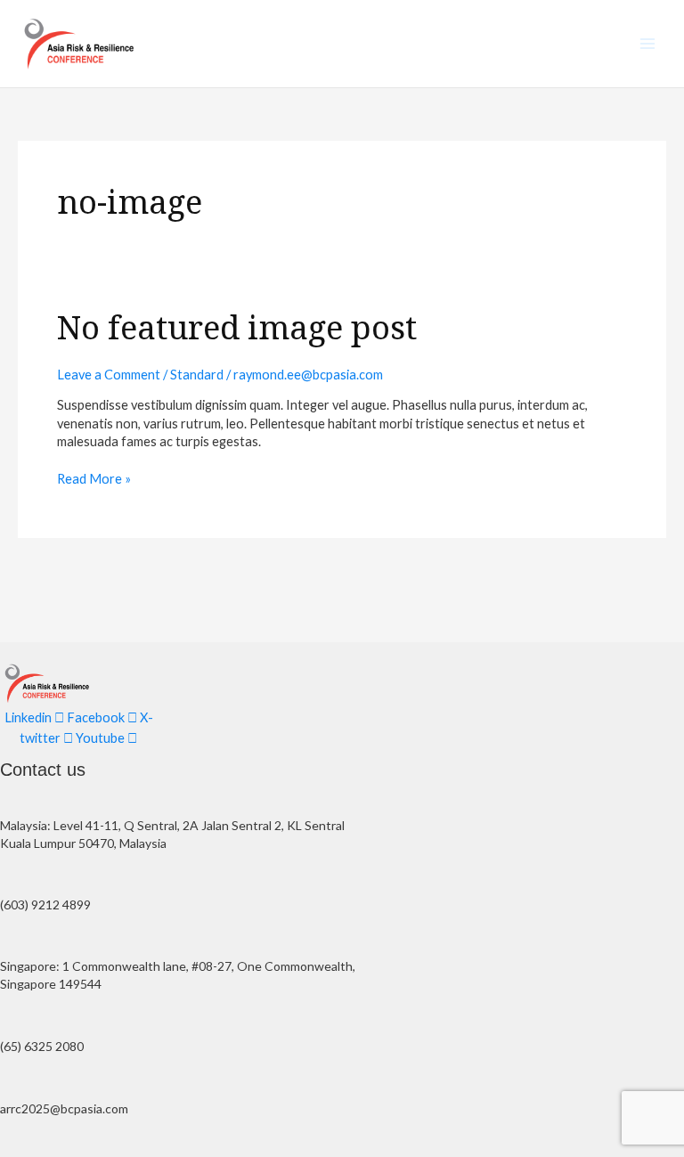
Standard (197, 374)
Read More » (94, 478)
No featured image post (237, 327)
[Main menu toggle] (647, 43)
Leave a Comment (108, 374)
